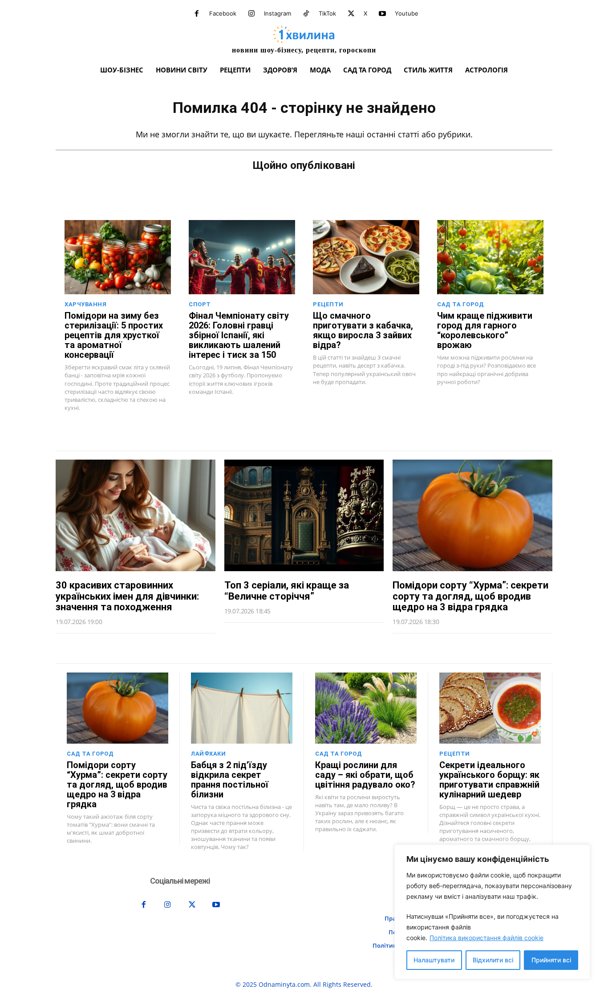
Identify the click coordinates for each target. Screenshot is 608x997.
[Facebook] (197, 14)
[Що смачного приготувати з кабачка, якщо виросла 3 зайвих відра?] (366, 257)
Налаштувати (433, 960)
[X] (351, 14)
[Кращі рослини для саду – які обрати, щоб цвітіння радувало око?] (366, 708)
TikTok (327, 13)
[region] (492, 912)
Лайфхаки (208, 754)
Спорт (200, 304)
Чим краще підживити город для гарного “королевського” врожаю (484, 330)
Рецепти (328, 304)
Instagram (277, 13)
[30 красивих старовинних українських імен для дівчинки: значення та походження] (135, 515)
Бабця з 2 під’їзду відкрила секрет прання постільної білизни (229, 780)
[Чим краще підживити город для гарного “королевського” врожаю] (490, 257)
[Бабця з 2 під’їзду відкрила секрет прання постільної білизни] (241, 708)
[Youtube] (382, 14)
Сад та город (460, 304)
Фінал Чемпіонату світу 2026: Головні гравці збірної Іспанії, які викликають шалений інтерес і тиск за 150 (239, 335)
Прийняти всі (551, 960)
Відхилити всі (493, 960)
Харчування (85, 304)
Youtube (406, 13)
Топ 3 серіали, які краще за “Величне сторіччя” (286, 590)
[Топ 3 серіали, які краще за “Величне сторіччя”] (304, 515)
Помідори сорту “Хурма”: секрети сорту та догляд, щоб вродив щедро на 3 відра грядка (470, 596)
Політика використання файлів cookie (486, 937)
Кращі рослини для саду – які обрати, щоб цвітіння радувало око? (365, 775)
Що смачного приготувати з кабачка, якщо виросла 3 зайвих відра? (363, 330)
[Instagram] (251, 14)
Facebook (222, 13)
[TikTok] (306, 14)
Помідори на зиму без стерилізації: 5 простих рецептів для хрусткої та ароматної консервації (114, 335)
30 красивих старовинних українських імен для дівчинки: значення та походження (127, 596)
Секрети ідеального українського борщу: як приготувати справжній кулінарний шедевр (489, 780)
